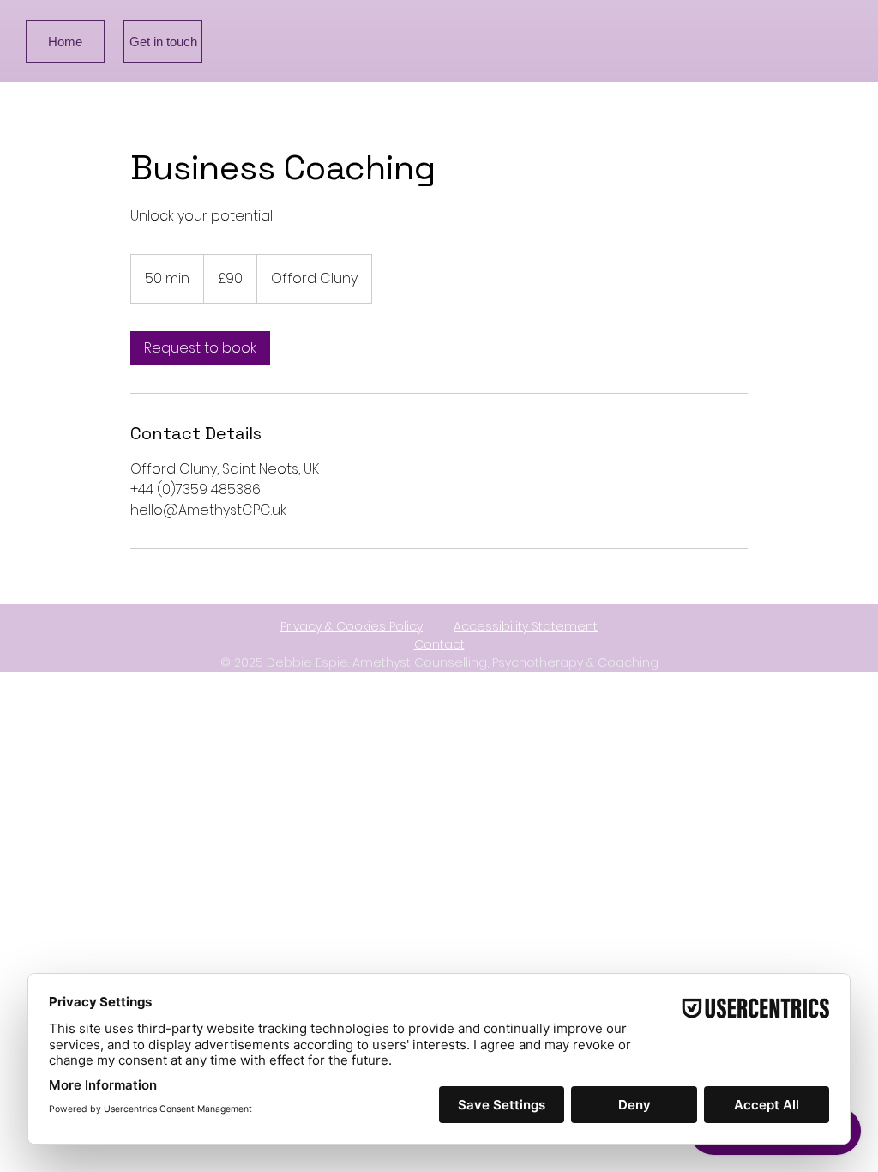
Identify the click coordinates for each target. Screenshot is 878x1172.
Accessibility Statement (526, 626)
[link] (200, 348)
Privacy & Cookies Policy (351, 626)
